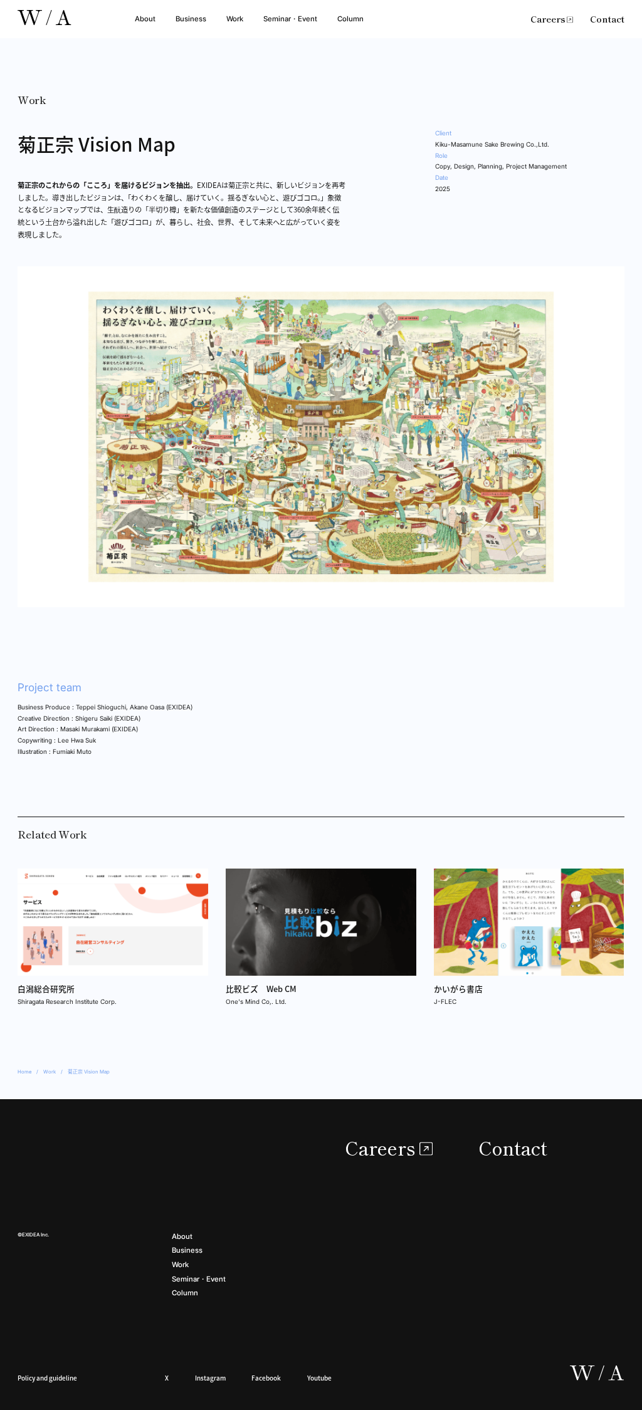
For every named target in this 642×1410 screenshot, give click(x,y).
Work (234, 18)
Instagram (210, 1377)
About (145, 18)
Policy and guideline (47, 1377)
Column (350, 18)
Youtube (319, 1377)
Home (24, 1071)
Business (191, 18)
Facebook (266, 1377)
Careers (548, 19)
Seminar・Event (290, 18)
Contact (607, 19)
